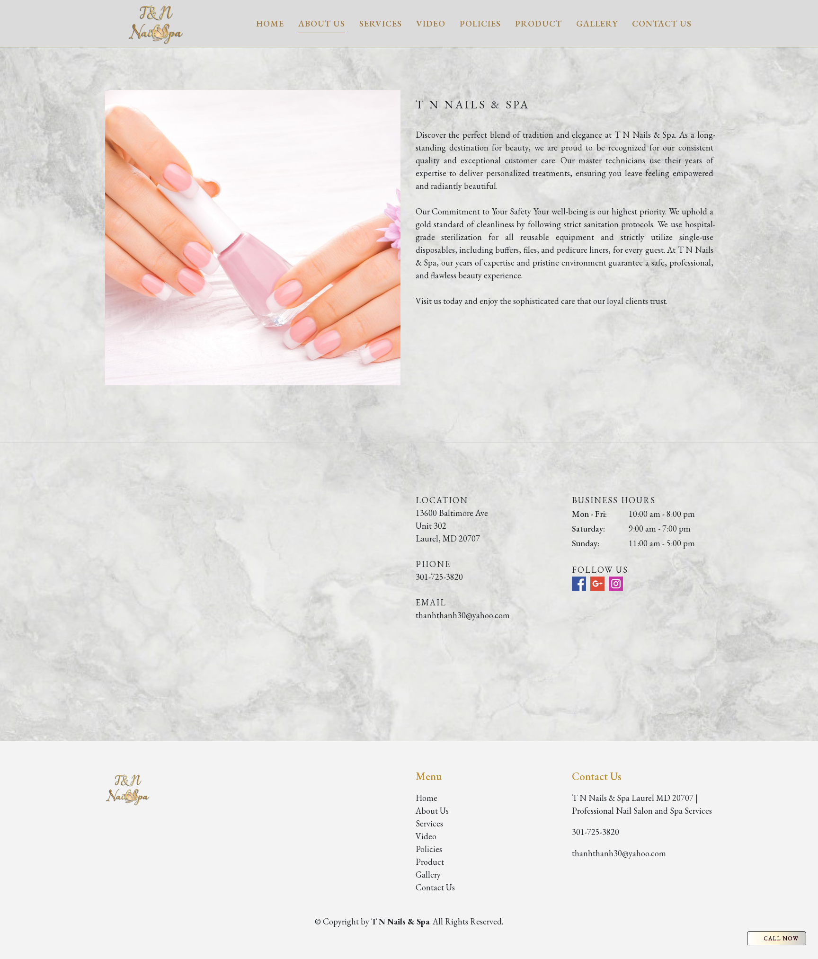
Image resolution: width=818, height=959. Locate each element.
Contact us (662, 23)
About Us (321, 23)
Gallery (597, 23)
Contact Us (435, 887)
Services (380, 23)
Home (270, 23)
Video (430, 23)
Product (538, 23)
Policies (480, 23)
